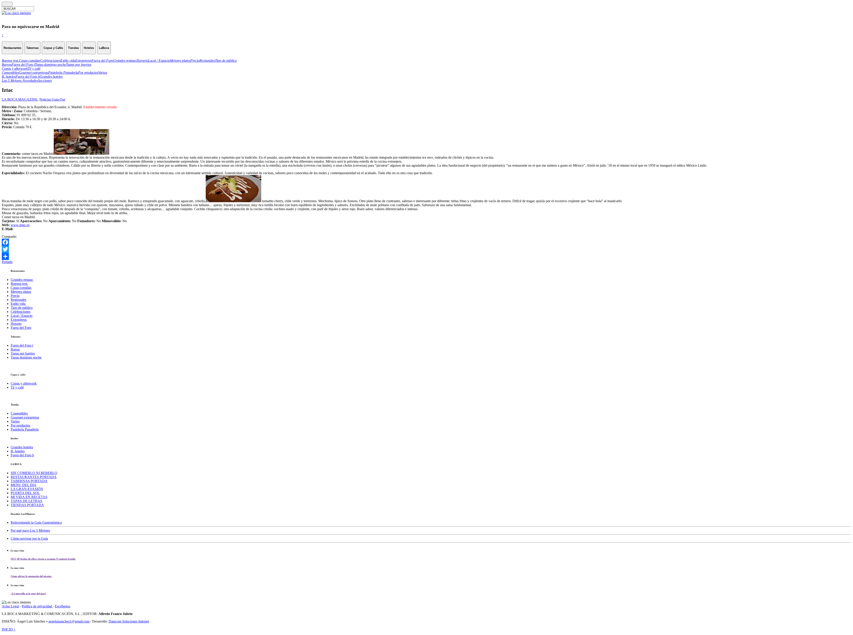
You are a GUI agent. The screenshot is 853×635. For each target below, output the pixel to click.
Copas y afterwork (24, 383)
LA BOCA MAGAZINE (20, 99)
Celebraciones (20, 312)
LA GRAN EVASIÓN (27, 489)
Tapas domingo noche (26, 357)
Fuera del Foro (21, 327)
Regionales (18, 300)
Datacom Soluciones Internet (129, 621)
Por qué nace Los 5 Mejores (30, 530)
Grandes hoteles (22, 447)
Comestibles (19, 413)
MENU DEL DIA (23, 485)
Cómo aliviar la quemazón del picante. (31, 576)
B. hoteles (18, 451)
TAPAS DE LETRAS (26, 501)
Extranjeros (19, 319)
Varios (15, 421)
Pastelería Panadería (25, 429)
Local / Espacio (21, 316)
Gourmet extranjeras (25, 417)
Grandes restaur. (22, 280)
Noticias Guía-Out (52, 99)
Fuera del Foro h (22, 455)
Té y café (17, 387)
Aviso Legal (10, 606)
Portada (7, 262)
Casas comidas (21, 288)
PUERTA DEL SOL (25, 493)
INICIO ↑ (9, 629)
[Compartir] (426, 256)
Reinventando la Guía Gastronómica (36, 522)
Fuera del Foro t (22, 345)
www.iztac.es (20, 225)
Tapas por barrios (23, 353)
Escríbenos (62, 606)
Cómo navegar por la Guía (29, 538)
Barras (15, 349)
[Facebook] (426, 242)
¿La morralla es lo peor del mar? (28, 593)
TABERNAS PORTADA (29, 481)
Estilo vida (18, 304)
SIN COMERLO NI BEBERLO (34, 473)
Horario (16, 323)
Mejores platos (21, 292)
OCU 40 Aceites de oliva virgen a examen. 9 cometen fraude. (43, 558)
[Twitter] (426, 249)
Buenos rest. (19, 284)
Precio (15, 296)
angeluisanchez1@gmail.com (69, 621)
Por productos (20, 425)
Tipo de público (22, 308)
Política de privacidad (37, 606)
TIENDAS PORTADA (27, 505)
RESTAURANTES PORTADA (34, 477)
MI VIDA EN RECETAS (29, 497)
